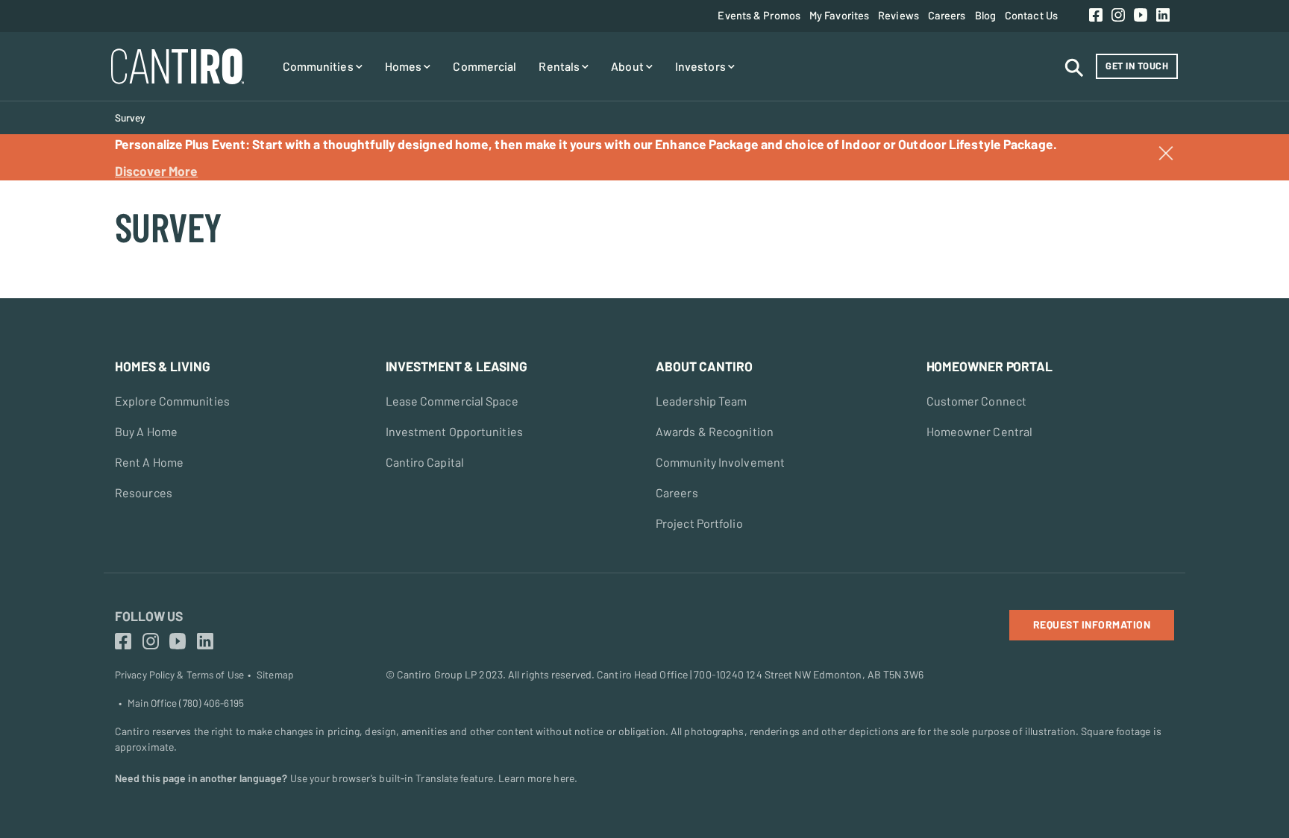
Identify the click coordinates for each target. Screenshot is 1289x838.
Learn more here (536, 778)
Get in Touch (1136, 66)
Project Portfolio (699, 523)
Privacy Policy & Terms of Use (179, 675)
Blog (985, 15)
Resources (143, 492)
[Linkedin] (1163, 15)
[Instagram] (1118, 15)
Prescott (32, 211)
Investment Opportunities (454, 431)
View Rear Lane (48, 188)
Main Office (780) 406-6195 (186, 703)
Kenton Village (46, 188)
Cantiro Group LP (437, 674)
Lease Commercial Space (452, 401)
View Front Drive (50, 235)
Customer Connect (976, 401)
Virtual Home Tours (57, 211)
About (628, 66)
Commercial (484, 66)
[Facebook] (1096, 15)
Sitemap (275, 675)
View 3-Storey (45, 211)
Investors (701, 66)
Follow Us (149, 616)
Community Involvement (720, 462)
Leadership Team (701, 401)
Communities (319, 66)
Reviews (898, 15)
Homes (404, 66)
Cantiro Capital (425, 462)
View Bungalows (50, 259)
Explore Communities (172, 401)
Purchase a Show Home (67, 188)
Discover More (156, 170)
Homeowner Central (979, 431)
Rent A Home (149, 462)
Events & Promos (759, 15)
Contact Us (1031, 15)
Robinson (33, 235)
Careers (947, 15)
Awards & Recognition (715, 431)
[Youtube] (1140, 15)
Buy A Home (146, 431)
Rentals (560, 66)
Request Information (1092, 624)
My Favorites (839, 15)
